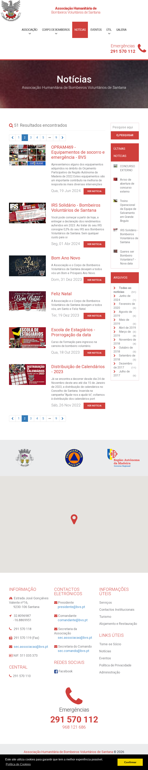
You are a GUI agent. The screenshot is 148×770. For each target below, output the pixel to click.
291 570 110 (22, 676)
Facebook (65, 671)
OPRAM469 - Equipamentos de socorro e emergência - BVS (78, 152)
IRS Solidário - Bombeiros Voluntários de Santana (75, 208)
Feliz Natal (61, 293)
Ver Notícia (94, 191)
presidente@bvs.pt (71, 607)
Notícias (80, 29)
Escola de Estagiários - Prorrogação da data (73, 332)
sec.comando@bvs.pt (73, 651)
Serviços (105, 602)
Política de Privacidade (115, 665)
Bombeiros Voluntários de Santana (75, 10)
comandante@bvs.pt (73, 620)
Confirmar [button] (130, 762)
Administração (109, 672)
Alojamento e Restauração (118, 624)
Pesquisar (126, 135)
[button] (73, 519)
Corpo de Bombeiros (56, 29)
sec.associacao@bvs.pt (31, 647)
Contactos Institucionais (116, 609)
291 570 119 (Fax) (26, 638)
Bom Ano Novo (65, 258)
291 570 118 (22, 629)
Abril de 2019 (127, 327)
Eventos (96, 29)
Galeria (121, 29)
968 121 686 (74, 727)
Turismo (105, 616)
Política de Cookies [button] (18, 764)
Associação (29, 29)
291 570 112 (122, 51)
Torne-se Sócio (110, 644)
